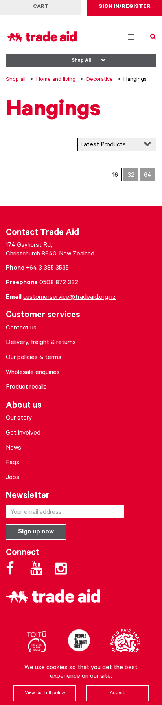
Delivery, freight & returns (41, 342)
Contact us (21, 328)
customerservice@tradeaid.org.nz (69, 297)
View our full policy (45, 693)
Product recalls (26, 387)
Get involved (23, 433)
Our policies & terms (33, 357)
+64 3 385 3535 (47, 268)
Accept (117, 693)
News (13, 448)
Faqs (12, 462)
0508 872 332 (58, 283)
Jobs (12, 477)
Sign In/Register (125, 7)
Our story (19, 418)
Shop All (81, 61)
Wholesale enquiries (33, 372)
